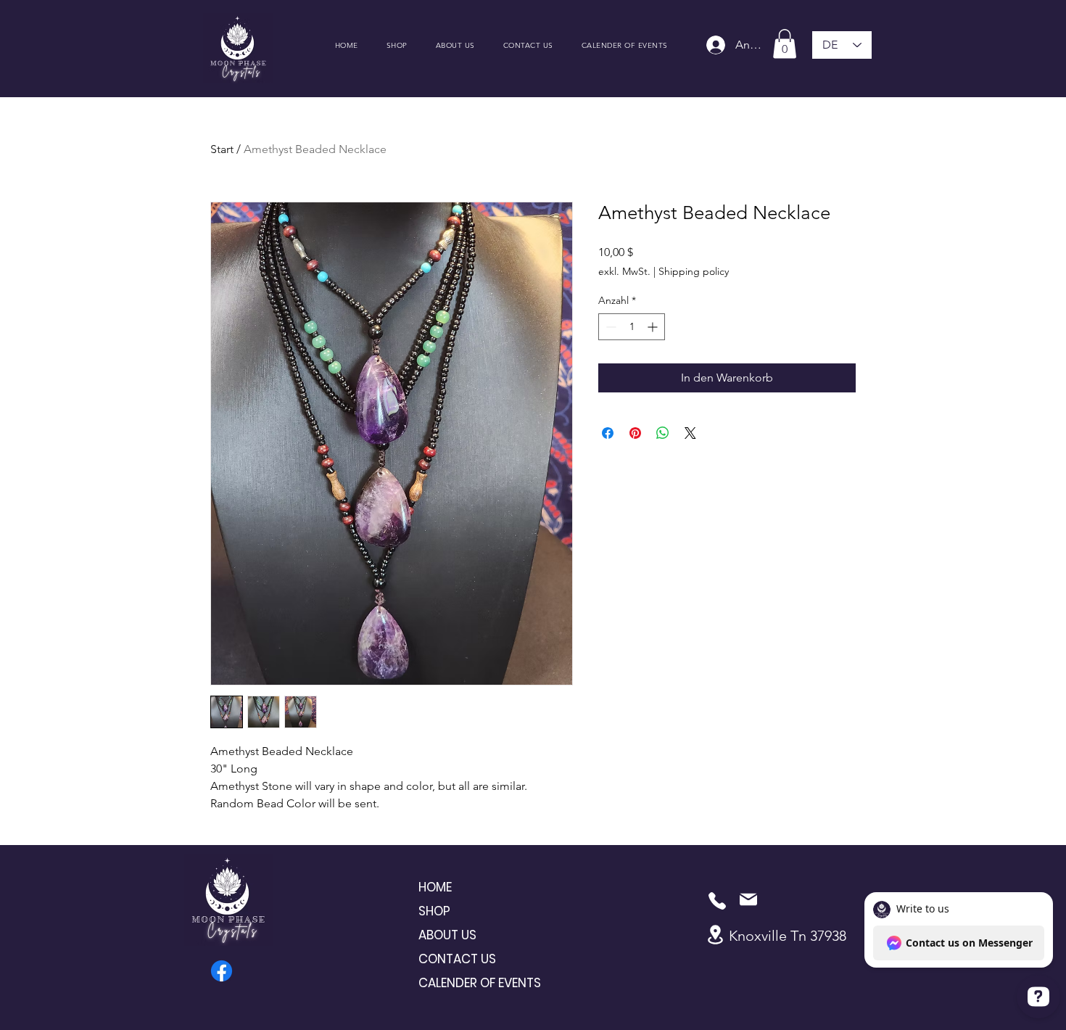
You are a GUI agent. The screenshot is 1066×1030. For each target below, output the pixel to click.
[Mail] (748, 899)
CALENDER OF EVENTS (469, 983)
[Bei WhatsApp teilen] (663, 433)
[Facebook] (221, 971)
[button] (784, 44)
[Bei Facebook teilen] (607, 433)
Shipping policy (693, 271)
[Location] (715, 934)
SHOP (434, 911)
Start (222, 149)
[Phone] (717, 900)
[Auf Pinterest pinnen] (635, 433)
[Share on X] (690, 433)
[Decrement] (609, 326)
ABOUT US (447, 935)
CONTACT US (457, 959)
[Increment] (654, 326)
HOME (435, 887)
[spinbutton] (632, 326)
